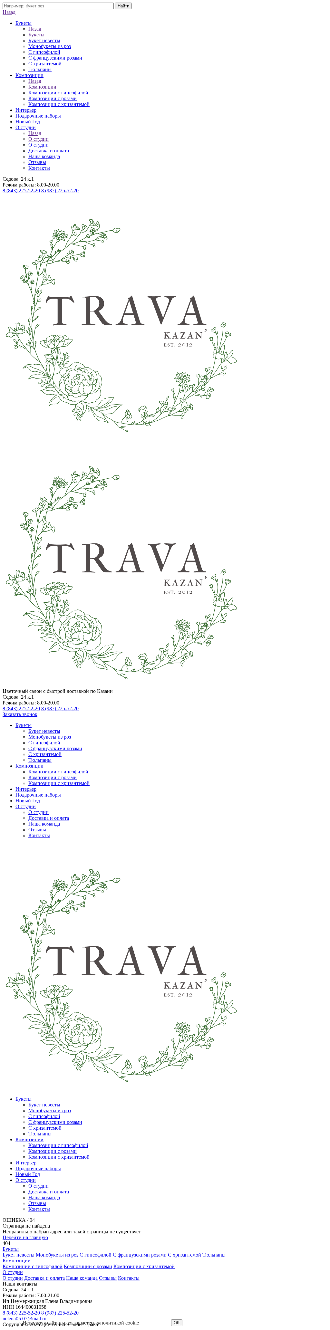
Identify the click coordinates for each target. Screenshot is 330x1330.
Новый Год (27, 121)
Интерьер (25, 110)
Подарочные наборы (38, 116)
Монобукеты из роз (49, 46)
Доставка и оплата (48, 150)
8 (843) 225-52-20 (21, 190)
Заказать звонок (20, 714)
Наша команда (44, 156)
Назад (9, 12)
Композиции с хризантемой (59, 104)
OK (177, 1322)
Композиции (29, 75)
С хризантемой (45, 63)
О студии (25, 127)
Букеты (23, 23)
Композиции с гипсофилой (58, 92)
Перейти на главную (25, 1237)
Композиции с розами (52, 98)
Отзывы (37, 162)
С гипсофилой (44, 52)
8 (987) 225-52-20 (60, 190)
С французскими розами (55, 58)
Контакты (39, 168)
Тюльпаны (40, 69)
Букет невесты (44, 40)
